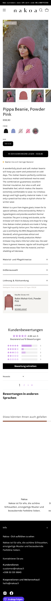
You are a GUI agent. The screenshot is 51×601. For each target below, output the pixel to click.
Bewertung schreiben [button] (25, 366)
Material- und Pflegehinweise (17, 259)
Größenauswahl (10, 270)
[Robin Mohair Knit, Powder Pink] (9, 302)
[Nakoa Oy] (25, 10)
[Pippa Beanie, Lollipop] (28, 131)
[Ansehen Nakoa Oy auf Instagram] (5, 593)
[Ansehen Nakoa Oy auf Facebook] (11, 593)
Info (5, 527)
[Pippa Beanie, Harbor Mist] (21, 131)
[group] (25, 2)
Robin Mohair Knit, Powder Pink (28, 300)
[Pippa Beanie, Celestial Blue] (13, 131)
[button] (40, 10)
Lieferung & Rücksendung (16, 280)
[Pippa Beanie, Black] (6, 131)
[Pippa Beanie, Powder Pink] (9, 95)
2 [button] (24, 385)
